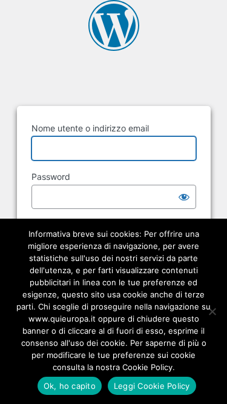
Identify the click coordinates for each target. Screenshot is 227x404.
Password (50, 176)
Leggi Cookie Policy (152, 386)
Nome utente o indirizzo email (90, 128)
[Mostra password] (184, 197)
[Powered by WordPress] (113, 25)
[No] (212, 311)
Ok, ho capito (70, 386)
